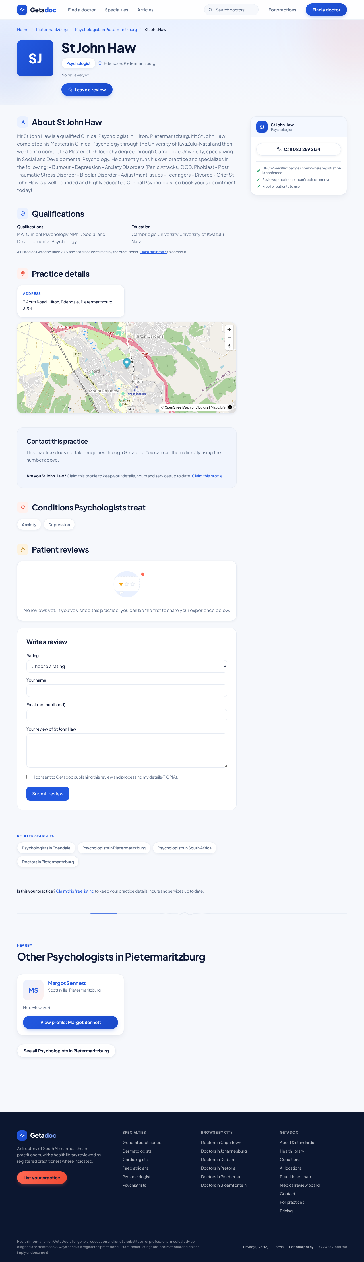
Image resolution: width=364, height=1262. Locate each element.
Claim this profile (153, 252)
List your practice (42, 1177)
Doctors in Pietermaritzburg (48, 861)
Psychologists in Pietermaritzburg (106, 29)
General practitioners (142, 1142)
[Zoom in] (229, 329)
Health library (292, 1150)
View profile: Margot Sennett (70, 1022)
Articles (145, 9)
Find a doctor (82, 9)
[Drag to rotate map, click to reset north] (229, 346)
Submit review (47, 793)
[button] (127, 364)
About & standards (297, 1142)
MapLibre (218, 407)
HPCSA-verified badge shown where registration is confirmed (301, 170)
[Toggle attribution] (230, 407)
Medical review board (300, 1184)
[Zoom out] (229, 338)
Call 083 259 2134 (302, 149)
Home (23, 29)
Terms (279, 1247)
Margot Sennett (67, 983)
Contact (287, 1193)
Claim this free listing (75, 890)
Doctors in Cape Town (221, 1142)
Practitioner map (295, 1176)
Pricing (286, 1210)
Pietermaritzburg (52, 29)
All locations (291, 1167)
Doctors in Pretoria (218, 1167)
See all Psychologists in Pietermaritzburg (66, 1050)
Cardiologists (135, 1159)
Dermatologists (137, 1150)
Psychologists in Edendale (46, 847)
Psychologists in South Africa (185, 847)
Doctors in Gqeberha (220, 1176)
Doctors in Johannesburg (224, 1150)
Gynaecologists (137, 1176)
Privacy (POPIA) (255, 1247)
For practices (282, 9)
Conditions (290, 1159)
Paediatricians (136, 1167)
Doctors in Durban (217, 1159)
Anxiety (29, 524)
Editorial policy (301, 1247)
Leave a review (90, 89)
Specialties (116, 9)
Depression (59, 524)
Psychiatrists (134, 1184)
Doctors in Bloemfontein (224, 1184)
